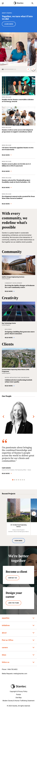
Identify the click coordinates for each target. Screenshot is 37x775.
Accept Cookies (18, 771)
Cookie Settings (18, 766)
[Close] (35, 752)
